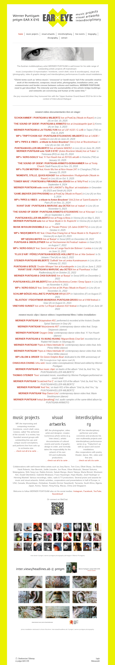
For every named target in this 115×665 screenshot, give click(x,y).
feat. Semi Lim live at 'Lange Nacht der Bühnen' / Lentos (52, 248)
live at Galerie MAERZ (43, 148)
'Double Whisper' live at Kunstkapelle (44, 266)
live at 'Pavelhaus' (81, 269)
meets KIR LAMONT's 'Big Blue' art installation (51, 187)
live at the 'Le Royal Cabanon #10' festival (45, 306)
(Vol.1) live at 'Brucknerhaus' (56, 142)
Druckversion (23, 658)
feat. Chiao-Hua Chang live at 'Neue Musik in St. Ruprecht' (56, 233)
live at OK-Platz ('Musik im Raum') (69, 288)
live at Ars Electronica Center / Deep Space (52, 282)
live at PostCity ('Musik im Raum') (54, 118)
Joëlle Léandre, (50, 469)
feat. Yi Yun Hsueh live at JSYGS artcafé (47, 157)
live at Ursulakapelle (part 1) (54, 124)
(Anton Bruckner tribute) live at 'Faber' (56, 151)
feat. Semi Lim (45, 288)
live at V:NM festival (56, 300)
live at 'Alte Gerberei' (54, 254)
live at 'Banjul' (39, 239)
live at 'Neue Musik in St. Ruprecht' (44, 221)
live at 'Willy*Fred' (50, 181)
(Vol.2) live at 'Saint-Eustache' (56, 200)
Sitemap (32, 658)
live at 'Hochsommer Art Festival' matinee (50, 242)
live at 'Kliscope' (54, 212)
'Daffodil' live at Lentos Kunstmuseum (50, 260)
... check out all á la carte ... (26, 451)
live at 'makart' (50, 206)
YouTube (97, 491)
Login (98, 658)
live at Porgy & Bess (42, 218)
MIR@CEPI (64, 294)
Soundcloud (57, 494)
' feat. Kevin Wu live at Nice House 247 (46, 169)
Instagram (77, 491)
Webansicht (95, 661)
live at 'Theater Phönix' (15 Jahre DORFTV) (50, 227)
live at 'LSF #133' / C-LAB (48, 130)
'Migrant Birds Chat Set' (49, 339)
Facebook (87, 491)
